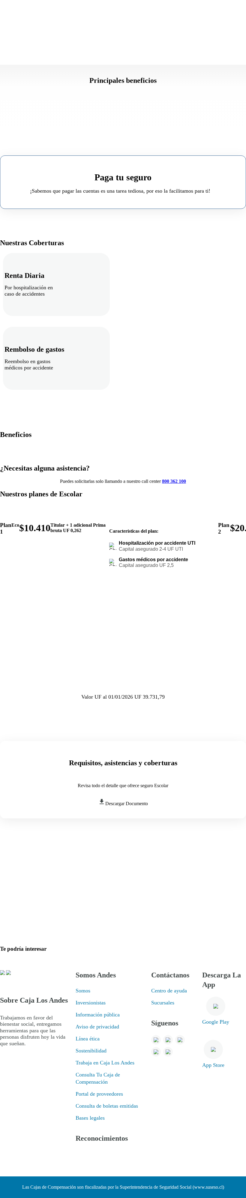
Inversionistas (91, 1003)
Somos (83, 991)
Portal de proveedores (99, 1094)
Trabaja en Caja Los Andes (105, 1063)
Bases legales (90, 1118)
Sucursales (162, 1003)
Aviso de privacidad (97, 1027)
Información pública (98, 1015)
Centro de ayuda (169, 991)
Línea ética (88, 1039)
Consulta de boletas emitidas (107, 1106)
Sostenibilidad (91, 1051)
